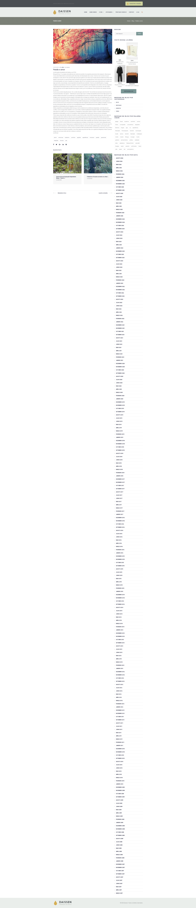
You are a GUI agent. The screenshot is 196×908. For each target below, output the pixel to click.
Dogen (122, 127)
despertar (137, 124)
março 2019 (119, 431)
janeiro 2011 (119, 745)
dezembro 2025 (120, 180)
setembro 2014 (120, 604)
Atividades (109, 12)
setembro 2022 (120, 296)
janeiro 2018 (119, 476)
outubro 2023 (120, 254)
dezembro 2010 (120, 748)
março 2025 (119, 209)
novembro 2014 (120, 597)
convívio (73, 137)
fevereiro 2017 (120, 511)
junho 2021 (119, 344)
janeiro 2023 (119, 283)
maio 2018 (118, 463)
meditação (139, 134)
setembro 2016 (120, 527)
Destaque (118, 105)
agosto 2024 (119, 232)
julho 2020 (119, 379)
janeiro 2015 (119, 591)
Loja (137, 12)
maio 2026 (118, 164)
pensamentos (124, 140)
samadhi (137, 143)
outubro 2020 (120, 370)
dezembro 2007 (120, 864)
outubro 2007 (120, 870)
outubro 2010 (120, 755)
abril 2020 (119, 389)
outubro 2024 (120, 225)
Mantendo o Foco (62, 193)
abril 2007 (119, 890)
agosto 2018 (119, 453)
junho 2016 (119, 536)
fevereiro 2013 (120, 665)
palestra (117, 140)
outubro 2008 (120, 832)
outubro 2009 (120, 793)
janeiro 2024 (119, 248)
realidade (137, 140)
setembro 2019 (120, 411)
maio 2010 (118, 771)
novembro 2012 (120, 675)
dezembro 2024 (120, 219)
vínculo (62, 140)
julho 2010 (119, 764)
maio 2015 (118, 578)
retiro (116, 143)
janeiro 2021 (119, 360)
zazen (120, 149)
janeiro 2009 (119, 822)
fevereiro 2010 (120, 780)
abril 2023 (119, 273)
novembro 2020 (120, 366)
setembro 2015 (120, 565)
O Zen (100, 12)
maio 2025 (118, 203)
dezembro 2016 (120, 517)
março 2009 (119, 816)
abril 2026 (119, 167)
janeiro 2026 (119, 177)
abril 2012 (119, 697)
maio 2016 (118, 540)
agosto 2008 (119, 838)
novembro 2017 (120, 482)
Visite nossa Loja (128, 91)
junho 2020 (119, 382)
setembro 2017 (120, 488)
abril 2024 (119, 244)
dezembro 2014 (120, 594)
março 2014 (119, 623)
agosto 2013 (119, 646)
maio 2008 (118, 848)
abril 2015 (119, 581)
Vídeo (117, 111)
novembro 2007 (120, 867)
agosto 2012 (119, 684)
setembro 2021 (120, 334)
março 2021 (119, 354)
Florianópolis (125, 130)
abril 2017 (119, 504)
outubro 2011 (120, 716)
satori (122, 146)
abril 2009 (119, 813)
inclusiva (92, 137)
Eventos (118, 108)
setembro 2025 (120, 190)
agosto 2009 (119, 800)
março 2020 (119, 392)
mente (116, 137)
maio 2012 (118, 694)
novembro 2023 (120, 251)
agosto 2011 (119, 723)
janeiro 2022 (119, 321)
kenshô (127, 134)
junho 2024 (119, 238)
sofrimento (134, 146)
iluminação (138, 130)
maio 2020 (118, 386)
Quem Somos (93, 12)
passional (103, 137)
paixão (97, 137)
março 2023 (119, 276)
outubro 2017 (120, 485)
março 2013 (119, 662)
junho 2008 (119, 845)
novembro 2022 (120, 289)
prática (131, 140)
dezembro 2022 (120, 286)
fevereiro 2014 (120, 626)
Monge (127, 137)
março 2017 (119, 508)
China (116, 124)
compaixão (122, 124)
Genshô (132, 130)
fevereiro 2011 (120, 742)
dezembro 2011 (120, 710)
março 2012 (119, 700)
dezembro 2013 (120, 633)
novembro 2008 (120, 829)
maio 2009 (118, 809)
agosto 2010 (119, 761)
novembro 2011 (120, 713)
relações (56, 140)
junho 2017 (119, 498)
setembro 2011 (120, 719)
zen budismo (130, 149)
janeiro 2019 (119, 437)
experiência (85, 137)
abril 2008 (119, 851)
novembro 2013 (120, 636)
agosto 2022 (119, 299)
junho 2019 (119, 421)
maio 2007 (118, 886)
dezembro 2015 (120, 556)
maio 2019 (118, 424)
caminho (133, 121)
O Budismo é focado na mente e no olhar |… (98, 176)
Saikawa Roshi (130, 143)
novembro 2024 (120, 222)
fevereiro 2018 (120, 472)
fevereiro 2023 (120, 280)
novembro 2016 (120, 520)
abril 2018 (119, 466)
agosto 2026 (119, 158)
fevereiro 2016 (120, 549)
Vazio (139, 146)
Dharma (117, 127)
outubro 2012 (120, 678)
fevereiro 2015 (120, 588)
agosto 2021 (119, 337)
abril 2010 (119, 774)
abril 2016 (119, 543)
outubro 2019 (120, 408)
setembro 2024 (120, 228)
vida (116, 149)
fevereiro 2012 (120, 703)
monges (132, 137)
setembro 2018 (120, 450)
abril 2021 (119, 350)
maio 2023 (118, 270)
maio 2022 (118, 309)
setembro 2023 (120, 257)
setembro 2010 (120, 758)
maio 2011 (118, 732)
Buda (121, 121)
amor (55, 137)
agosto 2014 (119, 607)
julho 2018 (119, 456)
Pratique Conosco (121, 12)
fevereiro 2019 (120, 434)
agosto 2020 (119, 376)
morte (137, 137)
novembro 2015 (120, 559)
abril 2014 (119, 620)
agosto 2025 (119, 193)
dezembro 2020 (120, 363)
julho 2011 (119, 726)
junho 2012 (119, 691)
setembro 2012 (120, 681)
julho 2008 (119, 841)
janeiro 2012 (119, 707)
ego (127, 127)
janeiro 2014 (119, 630)
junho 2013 (119, 652)
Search (139, 33)
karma (121, 134)
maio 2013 (118, 655)
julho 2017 (119, 495)
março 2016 (119, 546)
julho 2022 (119, 302)
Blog (133, 21)
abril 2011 (119, 736)
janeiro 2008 (119, 861)
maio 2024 (118, 241)
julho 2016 (119, 533)
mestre (121, 137)
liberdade (132, 134)
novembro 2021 (120, 328)
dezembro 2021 (120, 325)
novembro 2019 (120, 405)
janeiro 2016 (119, 553)
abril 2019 (119, 427)
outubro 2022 (120, 293)
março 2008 (119, 854)
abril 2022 (119, 312)
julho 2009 (119, 803)
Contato (131, 12)
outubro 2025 (120, 187)
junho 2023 (119, 267)
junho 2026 (119, 161)
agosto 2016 (119, 530)
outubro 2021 (120, 331)
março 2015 (119, 585)
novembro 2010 (120, 752)
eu (130, 127)
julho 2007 (119, 880)
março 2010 (119, 777)
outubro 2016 (120, 524)
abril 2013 (119, 658)
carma (138, 121)
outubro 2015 (120, 562)
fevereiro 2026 (120, 174)
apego (116, 121)
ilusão (116, 134)
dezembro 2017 (120, 479)
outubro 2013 (120, 639)
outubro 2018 (120, 447)
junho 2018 (119, 459)
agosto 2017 (119, 492)
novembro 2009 (120, 790)
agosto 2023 (119, 260)
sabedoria (122, 143)
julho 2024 (119, 235)
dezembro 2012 (120, 671)
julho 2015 (119, 572)
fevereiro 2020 (120, 395)
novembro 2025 (120, 183)
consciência (130, 124)
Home (85, 12)
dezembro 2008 (120, 825)
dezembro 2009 (120, 787)
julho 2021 (119, 341)
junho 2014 (119, 614)
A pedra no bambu (103, 193)
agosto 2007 (119, 877)
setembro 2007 (120, 874)
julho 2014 (119, 610)
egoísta (79, 137)
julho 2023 (119, 264)
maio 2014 (118, 617)
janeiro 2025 (119, 216)
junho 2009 (119, 806)
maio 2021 (118, 347)
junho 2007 (119, 883)
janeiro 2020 (119, 398)
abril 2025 (119, 206)
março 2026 (119, 171)
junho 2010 (119, 768)
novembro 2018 (120, 443)
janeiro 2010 (119, 784)
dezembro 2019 (120, 402)
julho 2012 (119, 687)
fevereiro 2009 (120, 819)
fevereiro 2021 (120, 357)
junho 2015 (119, 575)
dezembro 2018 (120, 440)
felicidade (117, 130)
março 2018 (119, 469)
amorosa (60, 137)
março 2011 (119, 739)
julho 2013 (119, 649)
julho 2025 (119, 196)
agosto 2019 (119, 415)
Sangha (117, 146)
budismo (67, 137)
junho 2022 (119, 305)
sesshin (127, 146)
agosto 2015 (119, 569)
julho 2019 (119, 418)
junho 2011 (119, 729)
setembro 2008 (120, 835)
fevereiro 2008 (120, 857)
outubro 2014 (120, 601)
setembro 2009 (120, 796)
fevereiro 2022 (120, 318)
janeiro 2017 (119, 514)
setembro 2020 (120, 373)
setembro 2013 (120, 642)
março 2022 (119, 315)
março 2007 (119, 893)
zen (66, 140)
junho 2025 (119, 199)
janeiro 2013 (119, 668)
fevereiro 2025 (120, 212)
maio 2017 (118, 501)
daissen (68, 67)
